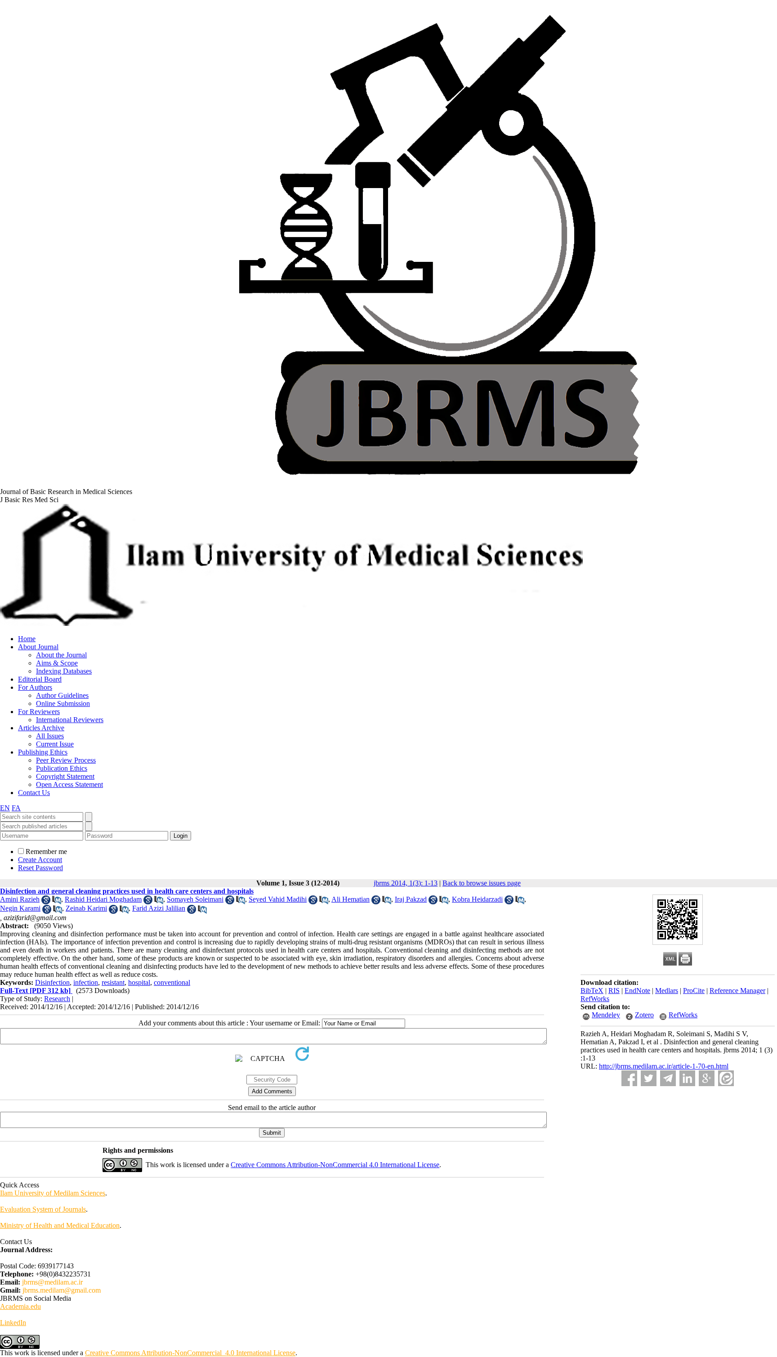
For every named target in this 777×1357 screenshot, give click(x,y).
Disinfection (52, 982)
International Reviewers (69, 719)
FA (16, 808)
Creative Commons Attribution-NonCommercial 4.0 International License (335, 1164)
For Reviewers (39, 711)
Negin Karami (20, 908)
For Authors (35, 687)
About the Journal (61, 655)
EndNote (637, 990)
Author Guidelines (62, 695)
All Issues (50, 736)
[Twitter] (648, 1078)
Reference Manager (737, 990)
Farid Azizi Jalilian (158, 908)
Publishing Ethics (42, 752)
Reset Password (40, 868)
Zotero (644, 1015)
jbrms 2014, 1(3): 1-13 (406, 883)
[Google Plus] (706, 1078)
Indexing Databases (64, 671)
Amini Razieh (20, 899)
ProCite (694, 990)
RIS (614, 990)
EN (5, 808)
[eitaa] (726, 1078)
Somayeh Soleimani (195, 899)
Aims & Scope (57, 663)
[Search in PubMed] (56, 902)
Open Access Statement (69, 784)
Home (27, 639)
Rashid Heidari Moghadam (103, 899)
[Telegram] (668, 1078)
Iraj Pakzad (411, 899)
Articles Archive (41, 728)
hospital (139, 982)
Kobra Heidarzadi (477, 899)
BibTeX (592, 990)
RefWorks (595, 998)
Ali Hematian (350, 899)
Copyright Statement (65, 776)
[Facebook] (629, 1078)
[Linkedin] (687, 1078)
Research (57, 998)
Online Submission (63, 703)
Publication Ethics (61, 768)
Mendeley (606, 1015)
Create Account (40, 859)
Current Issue (55, 744)
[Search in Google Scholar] (45, 902)
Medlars (666, 990)
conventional (172, 982)
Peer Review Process (66, 760)
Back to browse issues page (481, 883)
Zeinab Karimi (86, 908)
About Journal (38, 647)
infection (85, 982)
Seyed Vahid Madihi (278, 899)
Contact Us (34, 792)
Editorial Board (40, 679)
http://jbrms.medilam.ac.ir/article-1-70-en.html (663, 1066)
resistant (113, 982)
